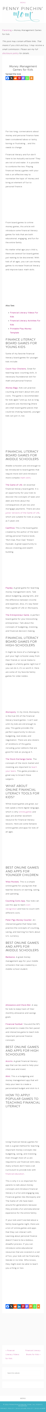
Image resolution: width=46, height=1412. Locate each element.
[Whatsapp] (27, 78)
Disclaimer (40, 1408)
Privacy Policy (7, 1408)
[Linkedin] (19, 1306)
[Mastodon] (23, 78)
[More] (31, 78)
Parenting (7, 30)
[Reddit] (15, 78)
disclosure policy (10, 53)
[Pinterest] (19, 78)
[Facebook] (7, 78)
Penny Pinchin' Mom (23, 14)
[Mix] (31, 1306)
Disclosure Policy (24, 1408)
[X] (11, 78)
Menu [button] (23, 3)
